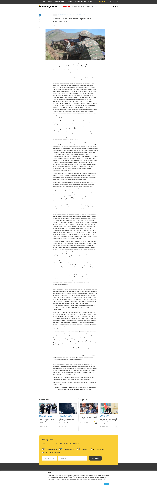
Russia (70, 415)
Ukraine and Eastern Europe (45, 416)
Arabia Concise (101, 449)
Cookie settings (98, 483)
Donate (90, 1)
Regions (50, 1)
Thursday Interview (80, 1)
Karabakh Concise (52, 449)
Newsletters (102, 1)
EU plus (45, 415)
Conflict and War (63, 14)
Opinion (70, 1)
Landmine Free (85, 449)
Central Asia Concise (55, 452)
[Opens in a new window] (113, 6)
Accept (106, 483)
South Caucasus (81, 14)
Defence (40, 415)
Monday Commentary (60, 1)
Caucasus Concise (70, 449)
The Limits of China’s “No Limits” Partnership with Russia (84, 6)
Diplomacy (72, 14)
